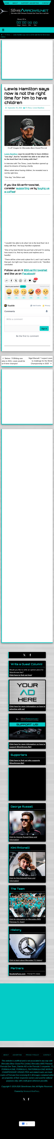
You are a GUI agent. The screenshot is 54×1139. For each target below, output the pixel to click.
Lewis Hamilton (11, 153)
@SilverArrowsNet (35, 269)
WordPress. (35, 1091)
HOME (6, 3)
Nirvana (26, 1091)
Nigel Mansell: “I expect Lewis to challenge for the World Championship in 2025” (40, 360)
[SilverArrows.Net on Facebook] (30, 654)
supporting (22, 187)
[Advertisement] (27, 59)
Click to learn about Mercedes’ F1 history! (25, 960)
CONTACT (46, 3)
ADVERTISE (17, 1054)
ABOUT (15, 3)
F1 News (7, 35)
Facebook (28, 273)
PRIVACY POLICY (32, 1054)
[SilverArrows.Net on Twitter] (24, 654)
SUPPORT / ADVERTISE (30, 3)
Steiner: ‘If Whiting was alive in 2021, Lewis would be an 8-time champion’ (13, 360)
